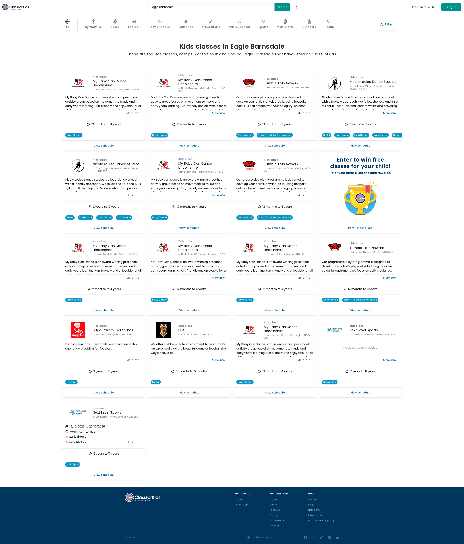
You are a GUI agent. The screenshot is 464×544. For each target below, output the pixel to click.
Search (282, 7)
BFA (181, 330)
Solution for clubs (423, 7)
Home (273, 504)
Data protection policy (321, 520)
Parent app (241, 504)
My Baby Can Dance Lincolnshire (110, 83)
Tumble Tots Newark (281, 83)
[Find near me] (296, 7)
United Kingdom (263, 537)
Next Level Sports (363, 330)
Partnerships (277, 520)
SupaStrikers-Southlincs (113, 330)
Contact (313, 499)
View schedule (104, 145)
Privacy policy (316, 515)
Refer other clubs (360, 228)
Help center (314, 509)
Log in (451, 7)
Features (275, 509)
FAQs (311, 504)
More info (133, 113)
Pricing (274, 515)
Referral (274, 525)
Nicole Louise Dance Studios (372, 81)
